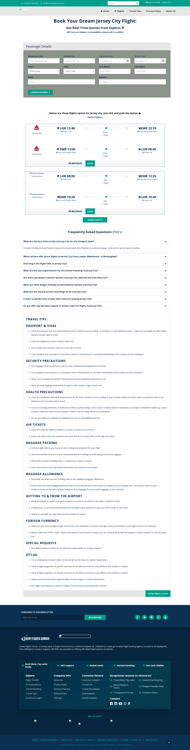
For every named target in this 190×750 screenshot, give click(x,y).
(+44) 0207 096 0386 (30, 3)
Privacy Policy (153, 11)
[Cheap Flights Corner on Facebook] (111, 703)
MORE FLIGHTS (95, 219)
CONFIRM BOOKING (39, 92)
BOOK (90, 163)
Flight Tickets (32, 680)
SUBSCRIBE (96, 617)
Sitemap (58, 698)
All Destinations (33, 684)
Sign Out (168, 2)
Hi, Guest (156, 2)
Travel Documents (91, 689)
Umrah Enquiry (89, 698)
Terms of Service (62, 689)
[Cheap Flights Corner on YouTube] (120, 703)
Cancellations (88, 693)
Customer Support (91, 680)
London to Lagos (34, 698)
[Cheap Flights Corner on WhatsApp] (125, 703)
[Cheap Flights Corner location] (129, 703)
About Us (171, 11)
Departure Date (106, 56)
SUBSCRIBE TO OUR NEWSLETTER (37, 612)
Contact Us (87, 684)
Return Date (139, 56)
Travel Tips (135, 11)
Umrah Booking (33, 689)
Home (106, 11)
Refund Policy (60, 693)
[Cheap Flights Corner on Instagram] (115, 703)
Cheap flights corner (158, 593)
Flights (120, 11)
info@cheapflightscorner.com (54, 3)
